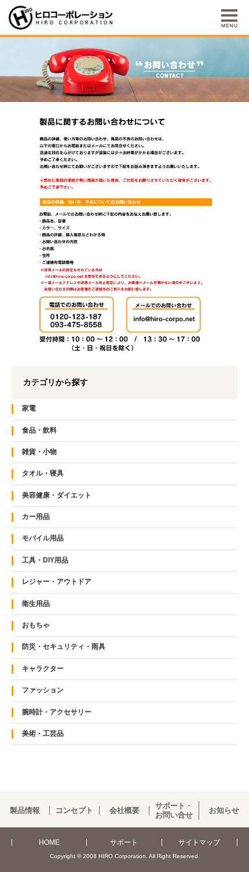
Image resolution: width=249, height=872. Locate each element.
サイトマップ (199, 842)
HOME (49, 842)
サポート (124, 842)
